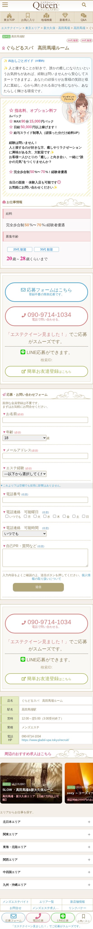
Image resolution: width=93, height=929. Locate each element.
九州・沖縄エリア (14, 884)
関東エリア (10, 834)
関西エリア (10, 859)
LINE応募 (63, 920)
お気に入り (28, 20)
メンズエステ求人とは (47, 908)
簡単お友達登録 (48, 371)
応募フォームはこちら (49, 291)
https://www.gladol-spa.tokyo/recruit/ (45, 740)
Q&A (83, 20)
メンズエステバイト (15, 901)
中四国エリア (12, 872)
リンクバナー (77, 908)
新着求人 (65, 20)
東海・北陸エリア (14, 847)
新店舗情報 (77, 901)
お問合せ (15, 908)
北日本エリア (12, 821)
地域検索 (46, 20)
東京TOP (9, 20)
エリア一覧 (46, 901)
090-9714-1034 (48, 316)
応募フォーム (13, 920)
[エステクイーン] (46, 6)
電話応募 (38, 920)
